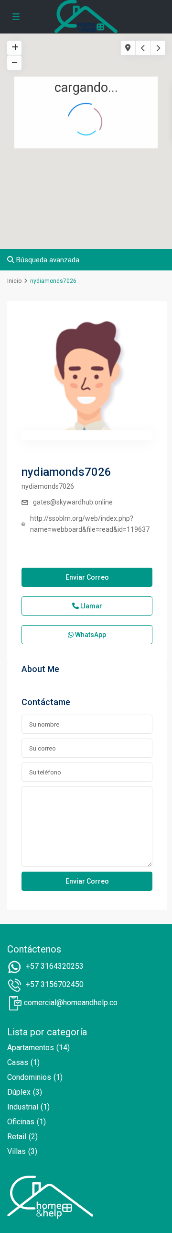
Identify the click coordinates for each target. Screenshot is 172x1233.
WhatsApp (90, 635)
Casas (17, 1062)
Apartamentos (30, 1047)
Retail (16, 1136)
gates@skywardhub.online (73, 502)
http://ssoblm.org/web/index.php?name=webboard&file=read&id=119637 (90, 524)
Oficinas (20, 1121)
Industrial (22, 1106)
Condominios (29, 1077)
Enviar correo (87, 577)
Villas (16, 1151)
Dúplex (19, 1092)
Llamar (90, 606)
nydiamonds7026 (66, 472)
